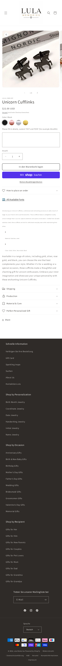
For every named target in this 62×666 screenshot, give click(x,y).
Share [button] (7, 319)
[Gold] (25, 122)
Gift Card (10, 358)
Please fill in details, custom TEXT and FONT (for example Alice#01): (30, 129)
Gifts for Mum (12, 562)
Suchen (9, 371)
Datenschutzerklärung (15, 655)
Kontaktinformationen (49, 655)
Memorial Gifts (12, 511)
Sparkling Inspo (13, 364)
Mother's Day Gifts (14, 472)
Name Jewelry (12, 434)
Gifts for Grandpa (14, 581)
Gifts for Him (12, 536)
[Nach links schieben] (24, 93)
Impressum (32, 660)
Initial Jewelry (12, 428)
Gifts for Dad (12, 568)
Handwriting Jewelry (15, 421)
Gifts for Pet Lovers (15, 555)
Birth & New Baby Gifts (16, 459)
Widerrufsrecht (48, 651)
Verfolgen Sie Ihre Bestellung (19, 351)
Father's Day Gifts (14, 478)
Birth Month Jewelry (15, 402)
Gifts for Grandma (14, 575)
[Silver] (18, 122)
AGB (27, 655)
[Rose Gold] (11, 122)
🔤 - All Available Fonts (13, 199)
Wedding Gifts (12, 485)
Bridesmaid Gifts (13, 491)
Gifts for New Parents (16, 542)
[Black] (4, 122)
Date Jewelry (12, 415)
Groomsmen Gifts (14, 498)
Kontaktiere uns (13, 384)
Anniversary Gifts (13, 452)
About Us (10, 377)
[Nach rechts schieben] (37, 93)
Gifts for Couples (13, 549)
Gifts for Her (11, 529)
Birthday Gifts (12, 466)
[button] (6, 13)
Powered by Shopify (32, 651)
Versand (5, 112)
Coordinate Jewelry (15, 408)
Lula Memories (19, 651)
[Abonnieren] (45, 599)
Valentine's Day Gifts (15, 505)
